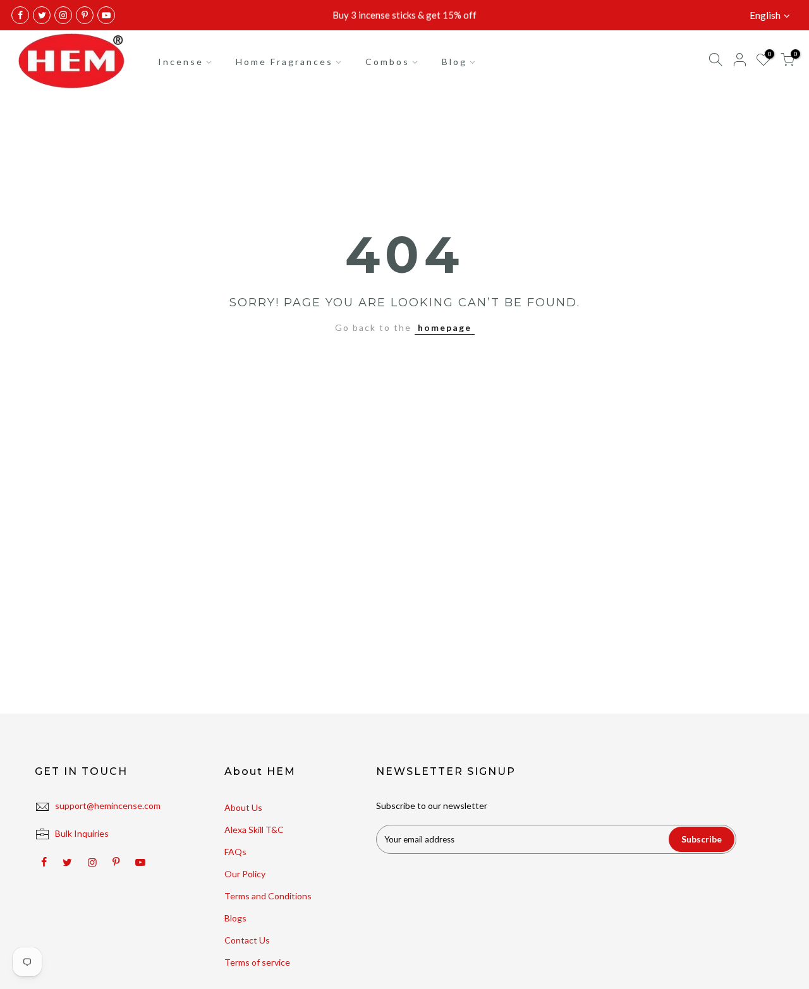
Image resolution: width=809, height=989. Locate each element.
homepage (444, 327)
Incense (181, 61)
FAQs (235, 851)
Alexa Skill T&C (254, 829)
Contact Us (247, 940)
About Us (243, 807)
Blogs (235, 918)
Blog (454, 61)
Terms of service (257, 962)
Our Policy (244, 873)
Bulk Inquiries (82, 833)
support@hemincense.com (108, 805)
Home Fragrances (284, 61)
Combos (387, 61)
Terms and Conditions (268, 895)
